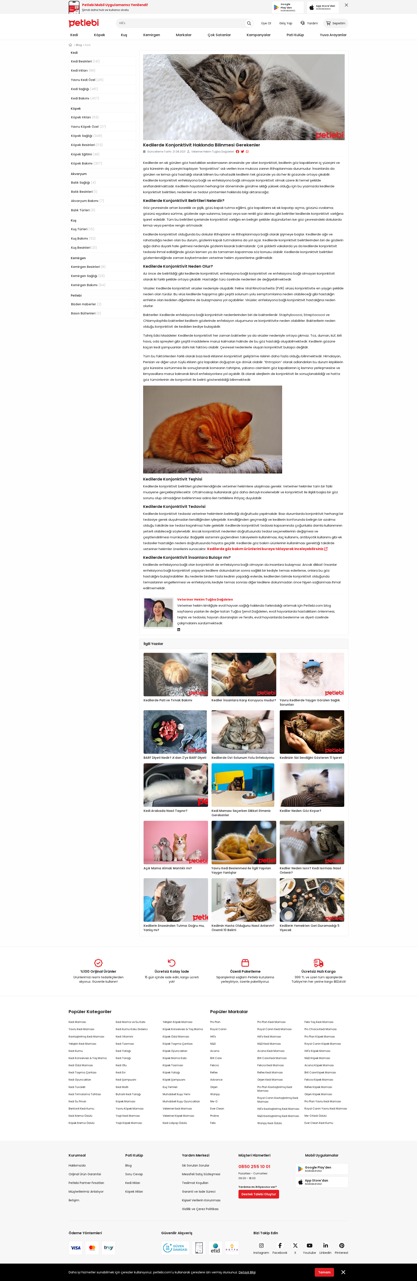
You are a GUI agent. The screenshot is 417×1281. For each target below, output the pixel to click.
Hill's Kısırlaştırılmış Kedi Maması (278, 1109)
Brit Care (216, 1058)
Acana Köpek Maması (319, 1065)
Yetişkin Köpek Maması (177, 1022)
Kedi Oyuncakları (80, 1079)
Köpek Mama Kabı (175, 1058)
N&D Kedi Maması (269, 1044)
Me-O (213, 1101)
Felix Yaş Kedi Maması (318, 1022)
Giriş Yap (285, 23)
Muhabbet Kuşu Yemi (176, 1094)
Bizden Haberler (86, 304)
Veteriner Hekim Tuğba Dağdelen (205, 599)
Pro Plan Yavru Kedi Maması (322, 1101)
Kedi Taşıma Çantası (82, 1072)
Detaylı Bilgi (247, 1272)
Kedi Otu (121, 1065)
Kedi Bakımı (85, 98)
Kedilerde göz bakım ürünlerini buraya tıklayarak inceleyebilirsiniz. (265, 549)
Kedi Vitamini (124, 1036)
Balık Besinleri (84, 191)
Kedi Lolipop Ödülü (175, 1123)
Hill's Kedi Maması (269, 1036)
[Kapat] (345, 6)
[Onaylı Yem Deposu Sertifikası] (199, 1248)
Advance (216, 1079)
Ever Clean (217, 1108)
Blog (128, 1165)
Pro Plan (215, 1022)
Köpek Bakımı (86, 163)
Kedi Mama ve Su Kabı (130, 1022)
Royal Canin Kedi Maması (274, 1029)
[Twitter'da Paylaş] (242, 151)
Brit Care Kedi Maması (272, 1058)
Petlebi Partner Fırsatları (86, 1183)
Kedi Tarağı (123, 1058)
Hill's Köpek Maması (317, 1051)
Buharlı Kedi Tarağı (128, 1094)
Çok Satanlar (219, 34)
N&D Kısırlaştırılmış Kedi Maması (278, 1116)
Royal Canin (218, 1029)
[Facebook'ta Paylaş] (237, 151)
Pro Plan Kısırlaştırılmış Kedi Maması (274, 1089)
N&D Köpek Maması (317, 1058)
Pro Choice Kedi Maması (320, 1029)
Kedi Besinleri (85, 61)
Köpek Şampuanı (174, 1079)
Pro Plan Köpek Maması (319, 1036)
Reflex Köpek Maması (318, 1087)
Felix (213, 1123)
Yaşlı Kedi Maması (128, 1116)
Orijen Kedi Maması (270, 1079)
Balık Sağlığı (83, 182)
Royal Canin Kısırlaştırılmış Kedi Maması (277, 1099)
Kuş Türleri (82, 229)
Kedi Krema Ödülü (80, 1116)
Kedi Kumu (76, 1051)
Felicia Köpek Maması (318, 1079)
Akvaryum (79, 174)
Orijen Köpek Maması (318, 1094)
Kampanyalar (259, 34)
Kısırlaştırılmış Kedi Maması (86, 1036)
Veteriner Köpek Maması (178, 1116)
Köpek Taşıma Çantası (178, 1044)
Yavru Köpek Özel (88, 126)
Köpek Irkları (85, 117)
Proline (214, 1116)
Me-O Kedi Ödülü (315, 1116)
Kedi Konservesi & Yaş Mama (88, 1058)
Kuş (124, 34)
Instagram (261, 1253)
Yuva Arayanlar (333, 34)
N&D (213, 1044)
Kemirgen (151, 34)
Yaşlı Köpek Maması (129, 1123)
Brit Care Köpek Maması (320, 1072)
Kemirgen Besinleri (88, 266)
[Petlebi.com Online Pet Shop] (84, 23)
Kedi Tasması (125, 1044)
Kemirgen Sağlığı (88, 276)
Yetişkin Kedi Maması (82, 1044)
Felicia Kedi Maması (270, 1065)
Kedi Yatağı (123, 1051)
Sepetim (339, 23)
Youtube (309, 1253)
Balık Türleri (83, 210)
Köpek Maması (125, 1101)
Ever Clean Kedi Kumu (318, 1123)
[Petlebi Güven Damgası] (175, 1248)
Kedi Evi (121, 1072)
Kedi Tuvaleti (77, 1087)
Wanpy (215, 1094)
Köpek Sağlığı (86, 135)
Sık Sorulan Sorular (195, 1165)
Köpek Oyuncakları (175, 1051)
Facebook (280, 1253)
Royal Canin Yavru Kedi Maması (325, 1108)
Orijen (214, 1087)
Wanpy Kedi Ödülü (269, 1123)
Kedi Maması (77, 1022)
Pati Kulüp (295, 34)
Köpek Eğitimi (85, 154)
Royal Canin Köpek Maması (322, 1044)
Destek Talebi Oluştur (259, 1194)
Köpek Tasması (173, 1065)
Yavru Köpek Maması (130, 1108)
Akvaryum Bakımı (87, 200)
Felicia (214, 1065)
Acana (214, 1051)
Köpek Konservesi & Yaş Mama (183, 1029)
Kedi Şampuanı (126, 1079)
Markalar (184, 34)
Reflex (214, 1072)
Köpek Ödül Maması (176, 1036)
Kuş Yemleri (170, 1087)
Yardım (312, 23)
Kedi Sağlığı (84, 89)
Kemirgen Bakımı (88, 285)
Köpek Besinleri (87, 145)
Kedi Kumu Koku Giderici (132, 1029)
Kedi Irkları (83, 70)
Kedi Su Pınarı (77, 1101)
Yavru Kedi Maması (81, 1029)
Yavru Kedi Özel (87, 79)
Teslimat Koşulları (195, 1183)
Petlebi (76, 295)
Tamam (324, 1272)
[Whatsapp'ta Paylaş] (247, 151)
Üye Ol (266, 23)
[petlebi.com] (70, 45)
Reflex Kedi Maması (270, 1072)
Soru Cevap (134, 1174)
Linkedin (325, 1253)
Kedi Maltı (122, 1087)
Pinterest (341, 1253)
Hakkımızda (77, 1165)
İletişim (74, 1200)
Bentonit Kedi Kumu (81, 1108)
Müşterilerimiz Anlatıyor (86, 1191)
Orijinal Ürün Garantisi (85, 1174)
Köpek (99, 34)
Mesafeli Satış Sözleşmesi (201, 1174)
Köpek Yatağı (171, 1072)
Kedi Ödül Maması (81, 1065)
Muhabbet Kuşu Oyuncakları (181, 1101)
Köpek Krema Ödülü (81, 1123)
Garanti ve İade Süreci (198, 1191)
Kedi (74, 34)
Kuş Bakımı (83, 238)
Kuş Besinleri (84, 247)
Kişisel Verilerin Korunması (201, 1200)
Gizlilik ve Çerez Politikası (200, 1209)
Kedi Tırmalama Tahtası (85, 1094)
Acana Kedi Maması (271, 1051)
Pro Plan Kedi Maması (271, 1022)
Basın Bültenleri (86, 313)
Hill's (213, 1036)
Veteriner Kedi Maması (177, 1108)
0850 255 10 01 (254, 1166)
